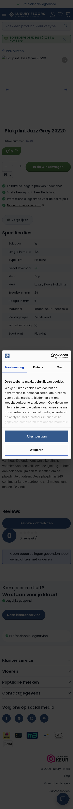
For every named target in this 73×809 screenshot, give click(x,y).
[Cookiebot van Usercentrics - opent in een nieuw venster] (51, 356)
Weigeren (36, 449)
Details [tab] (38, 367)
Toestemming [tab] (14, 367)
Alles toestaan (37, 436)
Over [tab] (60, 367)
